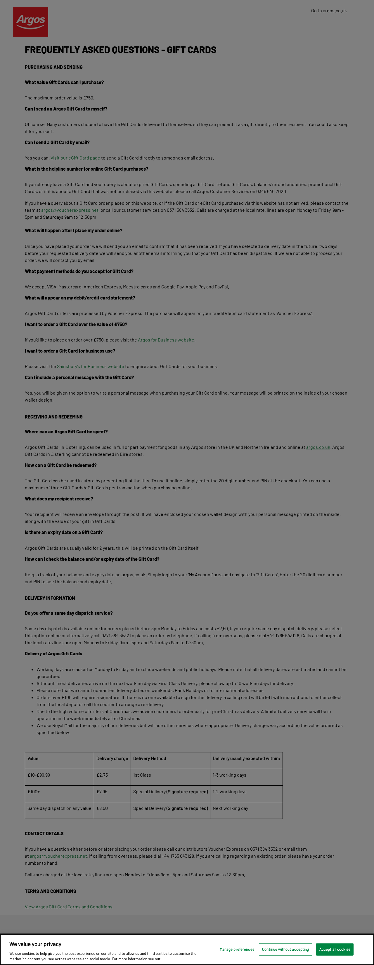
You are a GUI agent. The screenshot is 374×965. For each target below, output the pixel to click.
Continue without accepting (285, 949)
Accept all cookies (334, 949)
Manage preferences (237, 949)
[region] (187, 950)
